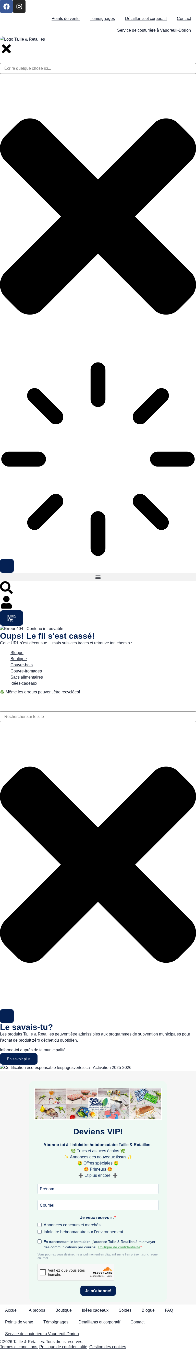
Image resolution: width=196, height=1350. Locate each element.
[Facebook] (6, 6)
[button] (98, 577)
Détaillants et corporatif (146, 18)
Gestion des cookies (107, 1347)
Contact (184, 18)
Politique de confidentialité (63, 1347)
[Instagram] (19, 6)
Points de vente (66, 18)
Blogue (16, 652)
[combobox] (98, 716)
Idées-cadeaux (23, 683)
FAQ (169, 1310)
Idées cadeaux (95, 1310)
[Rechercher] (7, 1016)
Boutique (63, 1310)
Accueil (12, 1310)
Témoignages (102, 18)
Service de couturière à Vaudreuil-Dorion (154, 30)
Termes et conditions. (19, 1347)
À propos (37, 1310)
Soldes (125, 1310)
